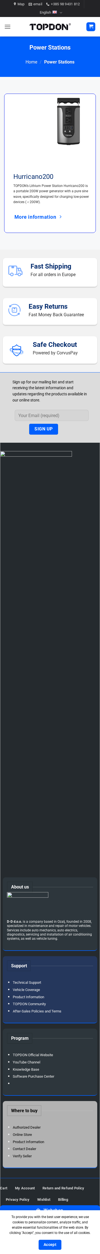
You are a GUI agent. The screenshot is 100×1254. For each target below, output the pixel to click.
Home (31, 62)
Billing (63, 1199)
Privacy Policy (18, 1199)
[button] (7, 26)
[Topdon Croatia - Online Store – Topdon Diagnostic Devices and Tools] (50, 27)
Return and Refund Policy (63, 1188)
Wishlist (43, 1199)
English (45, 12)
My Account (25, 1188)
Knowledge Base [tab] (26, 1069)
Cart (3, 1188)
